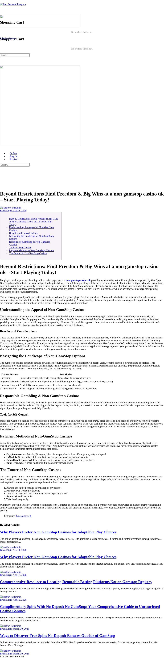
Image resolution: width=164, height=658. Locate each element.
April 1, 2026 (19, 550)
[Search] (2, 29)
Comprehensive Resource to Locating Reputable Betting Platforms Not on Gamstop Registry (76, 582)
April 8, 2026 (19, 210)
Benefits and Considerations (23, 233)
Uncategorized (23, 516)
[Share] (2, 518)
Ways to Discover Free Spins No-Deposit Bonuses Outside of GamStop (57, 635)
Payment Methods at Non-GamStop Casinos (31, 250)
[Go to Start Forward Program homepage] (13, 4)
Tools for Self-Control (20, 247)
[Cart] (82, 15)
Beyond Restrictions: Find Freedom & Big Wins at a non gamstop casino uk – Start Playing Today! (33, 221)
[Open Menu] (2, 13)
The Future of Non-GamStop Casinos (28, 253)
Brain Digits (6, 210)
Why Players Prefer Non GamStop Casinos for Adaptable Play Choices (58, 532)
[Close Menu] (2, 147)
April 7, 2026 (19, 575)
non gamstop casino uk (78, 280)
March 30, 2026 (21, 628)
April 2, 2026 (19, 599)
